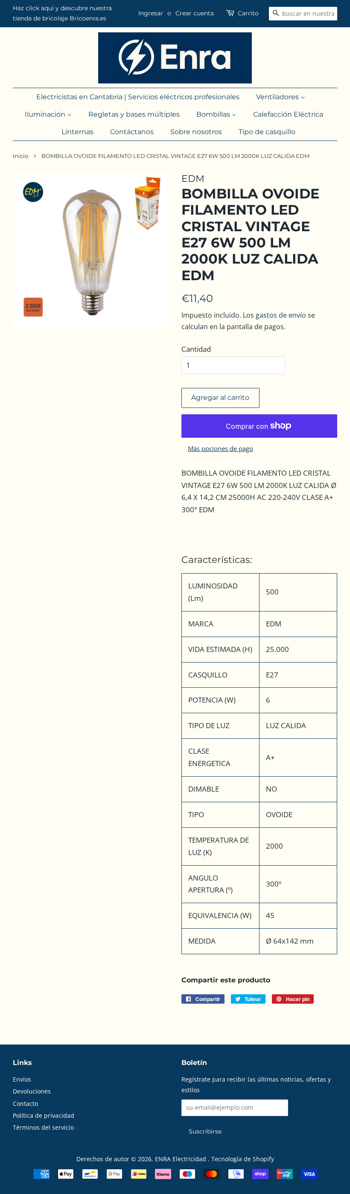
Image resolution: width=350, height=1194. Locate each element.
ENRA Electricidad (181, 1159)
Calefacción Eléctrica (288, 114)
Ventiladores (278, 97)
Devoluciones (32, 1091)
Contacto (25, 1103)
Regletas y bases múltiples (134, 114)
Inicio (20, 156)
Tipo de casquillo (267, 132)
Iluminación (46, 114)
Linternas (77, 132)
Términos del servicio (43, 1127)
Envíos (22, 1079)
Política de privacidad (43, 1115)
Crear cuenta (194, 13)
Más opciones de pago (220, 448)
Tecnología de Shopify (242, 1159)
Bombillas (214, 114)
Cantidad (196, 349)
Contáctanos (132, 132)
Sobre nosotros (196, 132)
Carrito (248, 13)
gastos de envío (281, 315)
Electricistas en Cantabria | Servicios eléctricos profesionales (137, 97)
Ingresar (150, 13)
